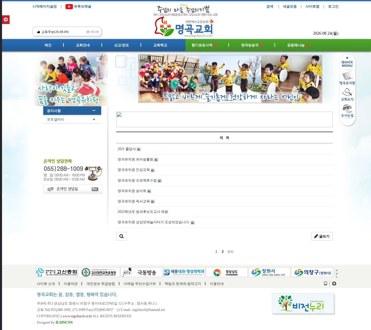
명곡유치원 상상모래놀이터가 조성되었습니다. (154, 222)
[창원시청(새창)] (269, 272)
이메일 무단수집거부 (140, 284)
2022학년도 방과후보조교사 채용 (143, 212)
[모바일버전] (325, 283)
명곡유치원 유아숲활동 (136, 159)
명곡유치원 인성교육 (134, 170)
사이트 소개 (46, 284)
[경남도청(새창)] (227, 272)
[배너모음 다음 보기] (337, 273)
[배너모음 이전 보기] (337, 270)
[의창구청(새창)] (312, 272)
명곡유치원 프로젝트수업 (138, 180)
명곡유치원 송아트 (132, 191)
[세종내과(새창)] (184, 272)
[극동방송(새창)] (142, 272)
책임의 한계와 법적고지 (183, 284)
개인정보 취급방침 (100, 284)
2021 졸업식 (127, 149)
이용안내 (217, 284)
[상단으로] (334, 283)
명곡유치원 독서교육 (134, 201)
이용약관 (71, 284)
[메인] (186, 25)
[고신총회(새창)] (56, 272)
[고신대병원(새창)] (99, 272)
